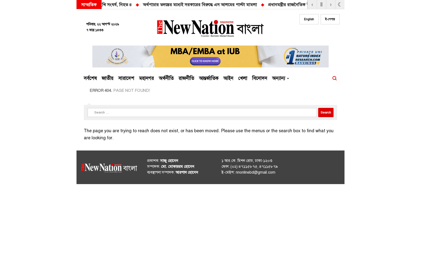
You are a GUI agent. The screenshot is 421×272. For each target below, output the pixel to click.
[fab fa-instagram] (315, 33)
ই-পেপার (330, 19)
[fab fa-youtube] (325, 33)
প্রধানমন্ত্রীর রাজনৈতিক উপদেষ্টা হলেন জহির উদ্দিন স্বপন (227, 4)
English (309, 19)
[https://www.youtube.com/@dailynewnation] (327, 168)
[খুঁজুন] (334, 78)
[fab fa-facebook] (306, 33)
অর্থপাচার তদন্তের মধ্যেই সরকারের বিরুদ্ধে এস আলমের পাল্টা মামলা (113, 4)
